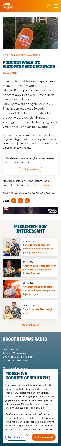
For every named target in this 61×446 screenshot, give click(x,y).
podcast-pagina (40, 185)
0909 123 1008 (11, 356)
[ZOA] (30, 210)
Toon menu (56, 6)
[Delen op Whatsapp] (27, 200)
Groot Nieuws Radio (8, 6)
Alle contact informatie (15, 368)
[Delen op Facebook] (13, 200)
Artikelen (8, 55)
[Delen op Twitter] (20, 200)
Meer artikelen (30, 325)
